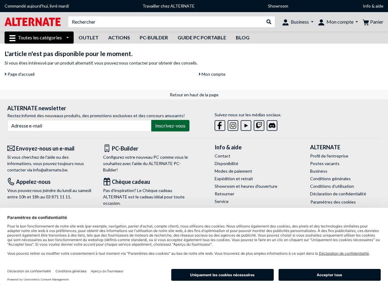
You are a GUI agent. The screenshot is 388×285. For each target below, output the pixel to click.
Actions (119, 37)
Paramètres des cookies (333, 201)
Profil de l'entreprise (329, 155)
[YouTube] (246, 124)
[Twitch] (259, 124)
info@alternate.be (50, 169)
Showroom (278, 5)
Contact (222, 155)
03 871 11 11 (58, 196)
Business (318, 171)
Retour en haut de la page (194, 94)
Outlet (89, 37)
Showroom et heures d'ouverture (246, 186)
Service (222, 201)
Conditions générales (330, 178)
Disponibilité (226, 163)
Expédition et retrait (234, 178)
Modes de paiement (233, 171)
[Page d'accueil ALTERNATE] (33, 21)
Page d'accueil (21, 74)
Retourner (224, 193)
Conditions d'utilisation (332, 186)
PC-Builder (154, 37)
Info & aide (373, 5)
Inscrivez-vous (170, 125)
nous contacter (133, 62)
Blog (242, 37)
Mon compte (213, 74)
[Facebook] (220, 124)
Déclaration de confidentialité (338, 193)
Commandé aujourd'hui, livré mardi (37, 5)
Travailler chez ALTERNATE (168, 5)
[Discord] (272, 124)
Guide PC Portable (202, 37)
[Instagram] (233, 124)
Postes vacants (325, 163)
